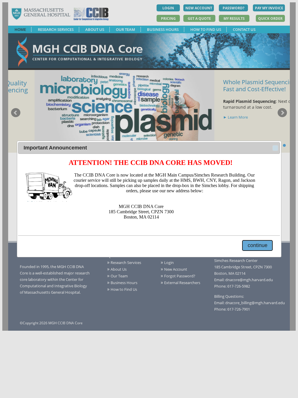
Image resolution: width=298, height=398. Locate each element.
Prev (15, 112)
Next (282, 112)
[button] (275, 148)
